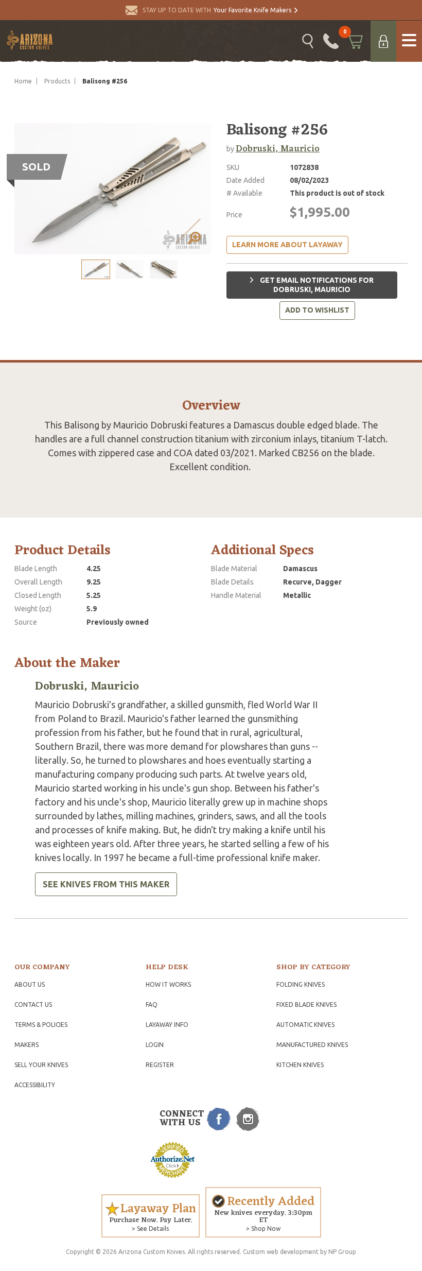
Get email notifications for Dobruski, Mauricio (316, 285)
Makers (26, 1044)
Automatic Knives (305, 1024)
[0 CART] (354, 41)
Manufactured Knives (312, 1044)
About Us (29, 984)
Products (57, 81)
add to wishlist (317, 310)
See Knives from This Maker (106, 884)
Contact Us (33, 1004)
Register (160, 1064)
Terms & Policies (40, 1024)
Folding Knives (300, 984)
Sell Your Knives (41, 1064)
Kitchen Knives (300, 1064)
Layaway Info (167, 1024)
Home (23, 81)
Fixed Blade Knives (306, 1004)
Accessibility (34, 1084)
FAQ (151, 1004)
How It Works (168, 984)
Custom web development (281, 1251)
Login (155, 1044)
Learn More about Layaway (287, 245)
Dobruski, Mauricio (278, 149)
